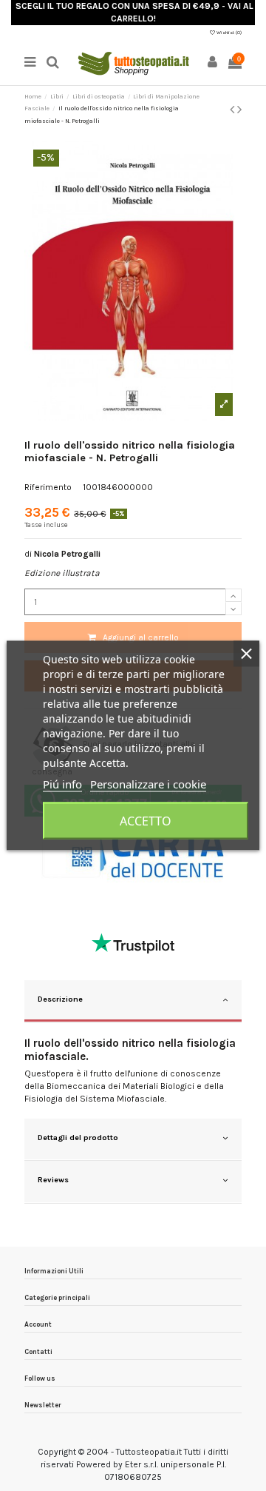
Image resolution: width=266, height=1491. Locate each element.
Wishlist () (228, 33)
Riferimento (48, 487)
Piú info (62, 784)
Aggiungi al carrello (141, 637)
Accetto (145, 821)
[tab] (133, 1001)
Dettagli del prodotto (78, 1137)
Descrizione (60, 999)
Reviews (53, 1180)
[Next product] (239, 109)
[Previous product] (233, 109)
